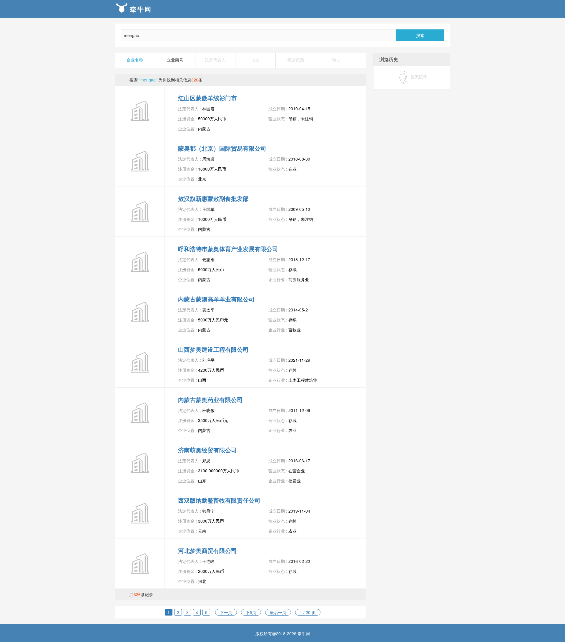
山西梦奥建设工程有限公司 (213, 349)
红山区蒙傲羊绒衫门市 (207, 98)
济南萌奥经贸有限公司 (207, 450)
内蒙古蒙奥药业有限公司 (210, 399)
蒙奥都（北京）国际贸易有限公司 (222, 148)
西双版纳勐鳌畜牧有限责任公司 (219, 500)
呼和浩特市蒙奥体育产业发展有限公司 (228, 248)
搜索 (420, 35)
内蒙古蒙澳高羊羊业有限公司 (216, 299)
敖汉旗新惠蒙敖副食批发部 (213, 198)
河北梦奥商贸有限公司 (207, 550)
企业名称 (135, 60)
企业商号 (175, 60)
